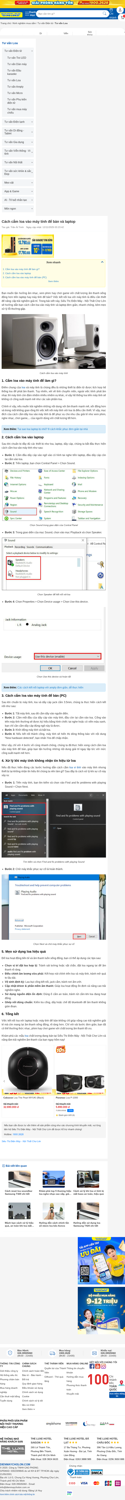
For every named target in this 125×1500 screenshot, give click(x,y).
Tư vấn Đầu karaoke (14, 72)
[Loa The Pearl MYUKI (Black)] (28, 1070)
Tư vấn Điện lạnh (14, 121)
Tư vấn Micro (15, 93)
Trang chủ (5, 23)
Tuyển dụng (6, 1400)
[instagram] (103, 1366)
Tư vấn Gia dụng (14, 142)
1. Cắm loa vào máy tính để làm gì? (21, 269)
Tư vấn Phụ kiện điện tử (17, 101)
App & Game (11, 191)
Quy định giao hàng (32, 1383)
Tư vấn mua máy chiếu (17, 111)
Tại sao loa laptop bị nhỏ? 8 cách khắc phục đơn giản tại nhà (52, 429)
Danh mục (32, 14)
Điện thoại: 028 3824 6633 (44, 1459)
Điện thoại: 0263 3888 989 (77, 1459)
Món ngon (10, 208)
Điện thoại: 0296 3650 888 (110, 1459)
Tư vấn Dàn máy (17, 64)
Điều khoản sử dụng (32, 1388)
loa (23, 387)
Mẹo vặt (9, 182)
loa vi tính (75, 767)
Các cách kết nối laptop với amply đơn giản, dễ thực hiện (50, 687)
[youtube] (97, 1366)
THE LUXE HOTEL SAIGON (41, 1440)
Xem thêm (53, 281)
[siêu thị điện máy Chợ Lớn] (11, 15)
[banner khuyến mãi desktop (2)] (62, 2)
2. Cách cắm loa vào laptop (17, 273)
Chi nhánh (113, 15)
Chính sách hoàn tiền (33, 1371)
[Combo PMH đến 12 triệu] (101, 1310)
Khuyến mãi (73, 1393)
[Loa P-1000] (80, 1070)
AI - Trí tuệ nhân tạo (15, 200)
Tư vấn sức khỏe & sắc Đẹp (17, 172)
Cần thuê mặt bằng (10, 1396)
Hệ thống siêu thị (8, 1375)
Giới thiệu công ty (9, 1371)
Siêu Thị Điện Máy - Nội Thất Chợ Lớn (21, 1141)
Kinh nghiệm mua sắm (24, 23)
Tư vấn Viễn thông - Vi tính (17, 152)
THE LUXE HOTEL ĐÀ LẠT (76, 1440)
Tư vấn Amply (15, 86)
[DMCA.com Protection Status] (97, 1474)
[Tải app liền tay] (101, 1260)
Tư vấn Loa (14, 80)
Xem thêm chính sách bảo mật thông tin (17, 1494)
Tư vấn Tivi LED (16, 57)
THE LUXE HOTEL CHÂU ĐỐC (107, 1440)
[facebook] (92, 1366)
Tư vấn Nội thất (13, 162)
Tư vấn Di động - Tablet (14, 132)
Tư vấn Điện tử (45, 23)
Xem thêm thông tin (117, 1395)
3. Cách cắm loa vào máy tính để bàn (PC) (25, 277)
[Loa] (28, 246)
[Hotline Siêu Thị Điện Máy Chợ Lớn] (54, 1137)
